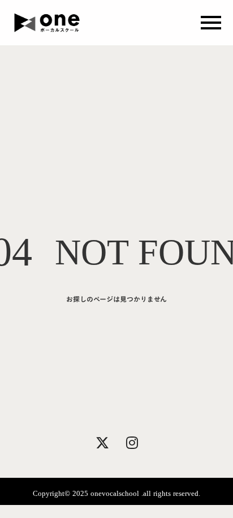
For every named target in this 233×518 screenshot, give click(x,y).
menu (211, 22)
